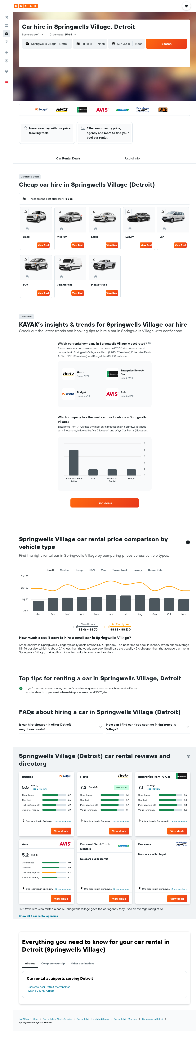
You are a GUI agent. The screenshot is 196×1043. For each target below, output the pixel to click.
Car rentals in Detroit (152, 1019)
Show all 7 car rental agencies (38, 916)
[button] (6, 6)
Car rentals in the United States (93, 1019)
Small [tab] (50, 570)
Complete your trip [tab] (53, 963)
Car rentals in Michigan (125, 1019)
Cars (35, 1019)
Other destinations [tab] (82, 963)
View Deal (43, 245)
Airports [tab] (30, 963)
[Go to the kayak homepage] (26, 6)
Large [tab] (79, 570)
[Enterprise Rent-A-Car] (181, 776)
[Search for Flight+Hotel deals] (6, 42)
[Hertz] (123, 776)
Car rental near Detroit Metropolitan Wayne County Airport (49, 988)
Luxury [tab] (138, 570)
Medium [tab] (65, 570)
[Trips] (6, 72)
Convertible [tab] (155, 570)
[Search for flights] (6, 17)
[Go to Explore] (6, 53)
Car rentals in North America (57, 1019)
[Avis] (65, 844)
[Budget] (65, 776)
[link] (104, 503)
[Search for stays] (6, 26)
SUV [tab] (92, 570)
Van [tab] (103, 570)
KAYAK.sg (24, 1019)
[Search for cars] (6, 34)
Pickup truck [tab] (119, 570)
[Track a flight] (6, 61)
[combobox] (32, 34)
